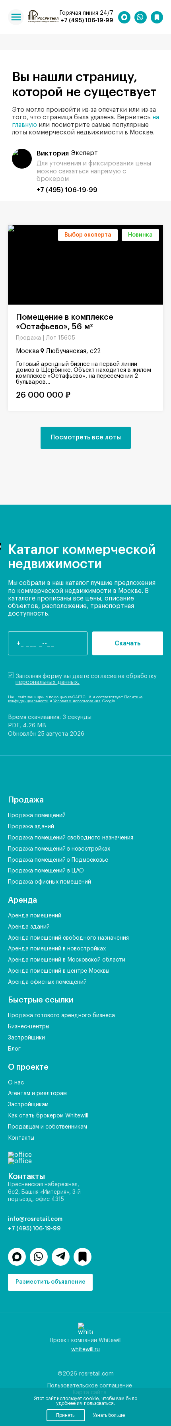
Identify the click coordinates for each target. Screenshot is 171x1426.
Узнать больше (109, 1415)
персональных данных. (48, 682)
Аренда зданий (29, 927)
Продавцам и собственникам (47, 1127)
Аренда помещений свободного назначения (68, 938)
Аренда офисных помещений (47, 982)
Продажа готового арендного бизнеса (61, 1015)
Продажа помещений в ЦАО (46, 871)
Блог (14, 1049)
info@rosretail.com (35, 1219)
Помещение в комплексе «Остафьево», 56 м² (64, 322)
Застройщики (26, 1038)
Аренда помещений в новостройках (57, 949)
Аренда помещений (34, 916)
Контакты (21, 1138)
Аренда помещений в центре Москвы (58, 971)
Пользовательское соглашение (89, 1386)
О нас (16, 1083)
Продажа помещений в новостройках (59, 849)
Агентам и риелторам (37, 1093)
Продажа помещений (37, 815)
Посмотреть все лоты (86, 437)
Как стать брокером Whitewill (48, 1116)
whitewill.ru (85, 1349)
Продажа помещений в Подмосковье (58, 860)
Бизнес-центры (28, 1027)
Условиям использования (77, 701)
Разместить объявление (51, 1282)
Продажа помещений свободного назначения (70, 838)
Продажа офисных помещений (49, 882)
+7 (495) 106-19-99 (86, 20)
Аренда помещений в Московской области (66, 960)
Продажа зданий (31, 827)
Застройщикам (28, 1104)
